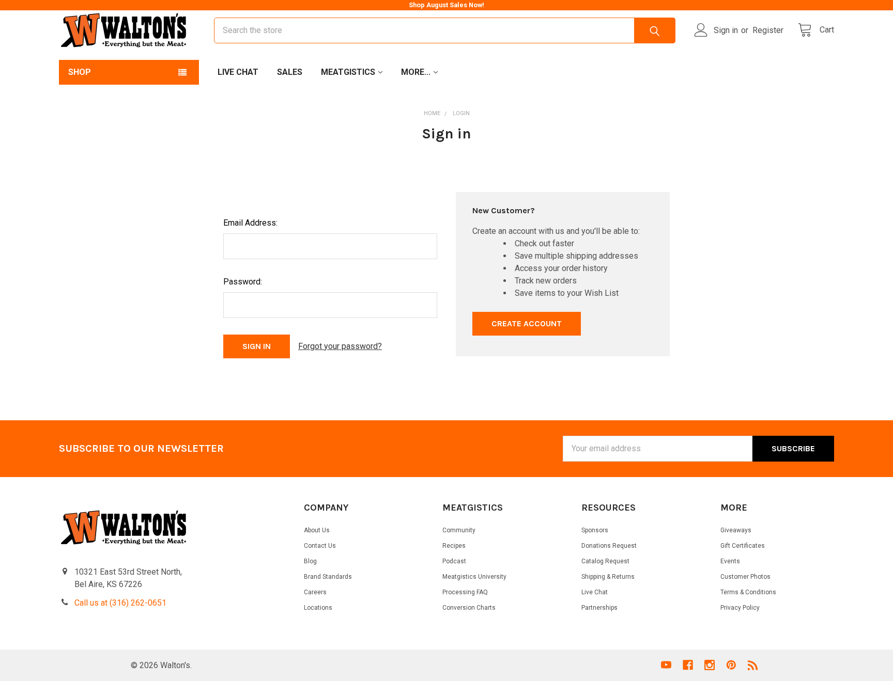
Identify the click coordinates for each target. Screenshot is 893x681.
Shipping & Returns (608, 576)
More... (415, 72)
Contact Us (320, 545)
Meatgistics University (474, 576)
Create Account (526, 323)
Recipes (454, 545)
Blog (310, 561)
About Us (317, 530)
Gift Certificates (742, 545)
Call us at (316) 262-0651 (120, 603)
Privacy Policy (740, 607)
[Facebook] (688, 665)
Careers (315, 592)
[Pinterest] (731, 665)
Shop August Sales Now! (446, 5)
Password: (242, 282)
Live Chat (238, 72)
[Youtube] (666, 665)
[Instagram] (709, 665)
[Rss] (753, 665)
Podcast (454, 561)
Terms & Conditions (748, 592)
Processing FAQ (465, 592)
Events (730, 561)
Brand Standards (328, 576)
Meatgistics (348, 72)
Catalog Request (605, 561)
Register (767, 30)
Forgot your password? (340, 346)
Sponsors (594, 530)
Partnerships (599, 607)
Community (458, 530)
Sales (289, 72)
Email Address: (250, 223)
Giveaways (735, 530)
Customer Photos (745, 576)
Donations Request (609, 545)
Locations (318, 607)
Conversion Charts (469, 607)
